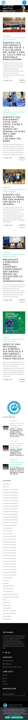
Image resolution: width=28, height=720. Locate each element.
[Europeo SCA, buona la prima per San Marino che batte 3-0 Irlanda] (14, 176)
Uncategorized (7, 619)
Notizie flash (6, 602)
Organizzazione (7, 605)
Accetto (8, 717)
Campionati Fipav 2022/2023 (10, 514)
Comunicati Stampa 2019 (9, 555)
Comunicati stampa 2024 (9, 569)
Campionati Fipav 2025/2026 (10, 522)
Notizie (5, 600)
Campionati (6, 487)
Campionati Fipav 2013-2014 (10, 489)
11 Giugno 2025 (6, 252)
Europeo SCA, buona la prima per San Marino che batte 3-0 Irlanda (13, 200)
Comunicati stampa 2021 (9, 561)
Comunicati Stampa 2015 (9, 544)
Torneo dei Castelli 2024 (9, 611)
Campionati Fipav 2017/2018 (10, 500)
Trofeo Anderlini (7, 616)
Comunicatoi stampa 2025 (17, 37)
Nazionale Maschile (11, 39)
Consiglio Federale (8, 578)
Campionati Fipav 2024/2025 (10, 520)
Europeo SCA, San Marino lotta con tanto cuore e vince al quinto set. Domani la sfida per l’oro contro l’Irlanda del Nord (14, 129)
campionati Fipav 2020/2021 (10, 509)
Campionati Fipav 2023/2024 (10, 517)
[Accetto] (26, 713)
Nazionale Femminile (14, 427)
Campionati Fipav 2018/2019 (10, 503)
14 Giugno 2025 (6, 110)
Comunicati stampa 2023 (9, 566)
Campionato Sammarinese (10, 525)
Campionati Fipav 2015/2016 (10, 495)
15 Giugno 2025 (6, 35)
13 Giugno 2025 (6, 187)
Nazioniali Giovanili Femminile (11, 597)
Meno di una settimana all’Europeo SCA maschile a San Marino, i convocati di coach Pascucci (13, 352)
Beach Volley (6, 484)
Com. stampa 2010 (7, 528)
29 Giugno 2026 (13, 420)
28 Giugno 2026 (13, 441)
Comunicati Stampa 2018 (9, 553)
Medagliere (6, 583)
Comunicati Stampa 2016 (9, 547)
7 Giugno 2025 (6, 337)
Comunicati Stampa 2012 (9, 539)
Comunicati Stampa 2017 (9, 550)
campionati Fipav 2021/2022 (10, 511)
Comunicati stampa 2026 (9, 572)
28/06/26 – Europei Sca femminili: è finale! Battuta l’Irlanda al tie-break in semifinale (17, 452)
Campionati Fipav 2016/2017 (10, 498)
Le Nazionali (18, 425)
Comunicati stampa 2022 (9, 564)
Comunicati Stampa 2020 (9, 558)
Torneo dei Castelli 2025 (9, 613)
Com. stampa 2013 (7, 531)
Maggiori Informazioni (17, 717)
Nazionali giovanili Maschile (10, 594)
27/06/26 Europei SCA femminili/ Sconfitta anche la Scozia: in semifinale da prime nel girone (17, 471)
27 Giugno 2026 (13, 459)
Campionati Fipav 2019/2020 (10, 506)
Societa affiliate (7, 608)
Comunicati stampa (7, 37)
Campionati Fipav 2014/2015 (10, 492)
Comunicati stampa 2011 (9, 536)
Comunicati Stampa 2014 (9, 542)
